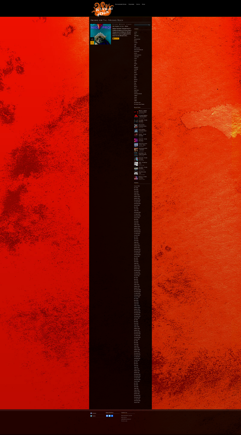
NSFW (135, 77)
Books (135, 40)
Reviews (135, 86)
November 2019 (137, 312)
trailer (135, 97)
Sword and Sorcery (138, 93)
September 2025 (137, 203)
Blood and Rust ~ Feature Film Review (142, 130)
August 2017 (136, 360)
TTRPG (135, 100)
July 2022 (136, 258)
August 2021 (136, 275)
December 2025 (137, 200)
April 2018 (136, 346)
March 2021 (136, 284)
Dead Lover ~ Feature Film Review (143, 158)
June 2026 (136, 189)
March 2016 (136, 390)
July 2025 (136, 207)
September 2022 (137, 254)
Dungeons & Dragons (138, 49)
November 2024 (137, 212)
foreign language (137, 55)
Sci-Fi (135, 88)
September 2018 (137, 337)
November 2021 (137, 270)
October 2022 (137, 252)
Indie (135, 65)
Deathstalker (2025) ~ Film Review (143, 149)
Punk (135, 83)
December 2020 (137, 289)
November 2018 (137, 333)
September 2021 (137, 274)
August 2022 (137, 256)
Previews (135, 79)
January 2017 (136, 372)
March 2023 (136, 244)
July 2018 (136, 340)
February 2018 (137, 349)
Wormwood (129, 24)
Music (135, 72)
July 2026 (136, 187)
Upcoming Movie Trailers (139, 104)
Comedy (135, 42)
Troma (135, 99)
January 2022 (137, 268)
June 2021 (136, 279)
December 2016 (137, 374)
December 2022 (137, 249)
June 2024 (136, 219)
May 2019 (136, 323)
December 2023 (137, 230)
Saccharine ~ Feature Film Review (143, 121)
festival (135, 53)
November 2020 (137, 291)
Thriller (135, 95)
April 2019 (136, 325)
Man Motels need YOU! (142, 172)
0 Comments (116, 24)
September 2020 (137, 295)
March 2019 (136, 326)
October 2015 (137, 398)
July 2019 (136, 319)
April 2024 (136, 223)
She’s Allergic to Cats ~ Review (120, 26)
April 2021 (136, 282)
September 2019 (137, 316)
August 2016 (137, 381)
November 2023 (137, 231)
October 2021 (137, 272)
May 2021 (136, 281)
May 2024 (136, 221)
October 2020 (137, 293)
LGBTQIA (136, 69)
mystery (135, 74)
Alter (135, 33)
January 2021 (136, 288)
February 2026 (137, 196)
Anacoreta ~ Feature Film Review (143, 168)
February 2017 (137, 370)
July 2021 (136, 277)
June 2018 (136, 342)
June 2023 (136, 238)
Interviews (136, 67)
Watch (138, 4)
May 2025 (136, 208)
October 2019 (137, 314)
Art (135, 37)
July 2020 (136, 298)
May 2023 (136, 240)
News (135, 76)
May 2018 (136, 344)
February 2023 (137, 245)
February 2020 (137, 307)
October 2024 (137, 214)
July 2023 (136, 237)
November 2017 (137, 355)
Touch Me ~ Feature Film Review (143, 139)
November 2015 (137, 397)
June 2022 (136, 259)
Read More (116, 38)
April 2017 (136, 367)
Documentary (137, 48)
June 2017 (136, 363)
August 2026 (137, 186)
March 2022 (136, 265)
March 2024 (136, 224)
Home (143, 4)
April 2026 (136, 193)
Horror (135, 63)
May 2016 (136, 386)
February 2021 (137, 286)
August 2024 (137, 217)
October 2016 (137, 377)
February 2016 (137, 391)
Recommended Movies (120, 4)
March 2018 (136, 347)
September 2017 (137, 358)
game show (136, 56)
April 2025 (136, 210)
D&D (135, 46)
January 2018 (136, 351)
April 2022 (136, 263)
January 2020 (137, 309)
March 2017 (136, 369)
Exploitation (136, 51)
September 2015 (137, 400)
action (135, 32)
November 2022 (137, 251)
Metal (135, 70)
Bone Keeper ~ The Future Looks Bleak (142, 154)
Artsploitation (137, 39)
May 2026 (136, 191)
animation (136, 35)
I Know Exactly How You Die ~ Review (143, 144)
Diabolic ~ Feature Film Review (142, 135)
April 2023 (136, 242)
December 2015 (137, 395)
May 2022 (136, 261)
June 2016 (136, 384)
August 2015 (136, 402)
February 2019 (137, 328)
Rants (135, 84)
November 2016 (137, 376)
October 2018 (137, 335)
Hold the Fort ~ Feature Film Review (142, 125)
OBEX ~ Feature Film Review (143, 163)
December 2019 (137, 311)
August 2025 (137, 205)
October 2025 (137, 201)
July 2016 (136, 383)
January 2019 (136, 330)
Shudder (135, 92)
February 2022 (137, 267)
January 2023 (137, 247)
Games (135, 58)
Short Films (136, 90)
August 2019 (136, 318)
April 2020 (136, 303)
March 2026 (136, 194)
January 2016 (137, 393)
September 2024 (137, 215)
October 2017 (137, 356)
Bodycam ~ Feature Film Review (143, 177)
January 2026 (137, 198)
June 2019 (136, 321)
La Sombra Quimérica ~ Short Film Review (143, 116)
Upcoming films (137, 102)
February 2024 (137, 226)
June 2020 (136, 300)
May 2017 (136, 365)
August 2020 (137, 296)
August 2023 (137, 235)
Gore (135, 62)
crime (135, 44)
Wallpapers (131, 4)
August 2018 (136, 339)
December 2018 (137, 332)
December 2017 (137, 353)
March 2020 (137, 305)
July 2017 (136, 362)
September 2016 (137, 379)
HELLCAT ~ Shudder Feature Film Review (143, 111)
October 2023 (137, 233)
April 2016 (136, 388)
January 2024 (137, 228)
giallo (135, 60)
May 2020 (136, 302)
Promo (135, 81)
